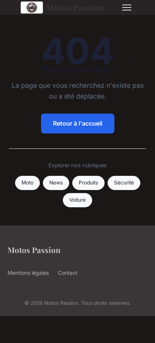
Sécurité (124, 183)
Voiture (77, 200)
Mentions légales (28, 273)
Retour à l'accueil (77, 123)
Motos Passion (75, 7)
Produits (88, 183)
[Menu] (126, 7)
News (56, 183)
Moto (27, 183)
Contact (68, 273)
